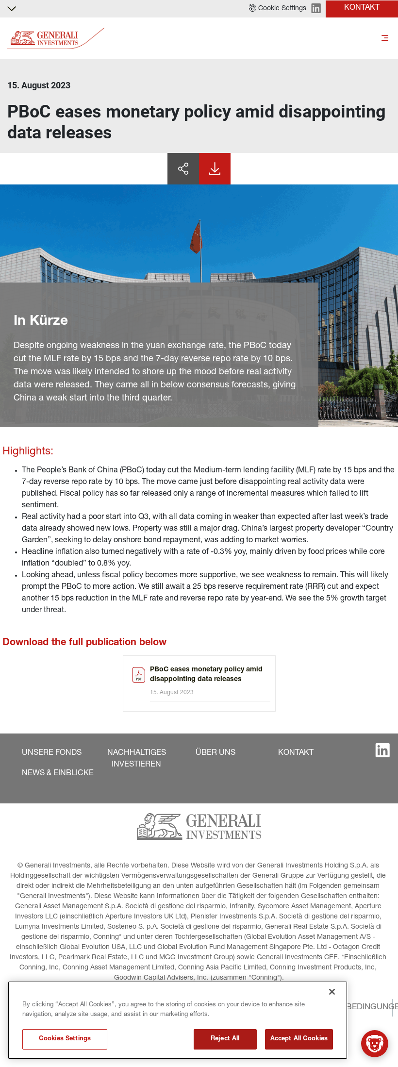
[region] (178, 1020)
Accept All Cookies (299, 1039)
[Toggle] (385, 38)
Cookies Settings (65, 1039)
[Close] (332, 991)
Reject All (225, 1039)
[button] (277, 8)
